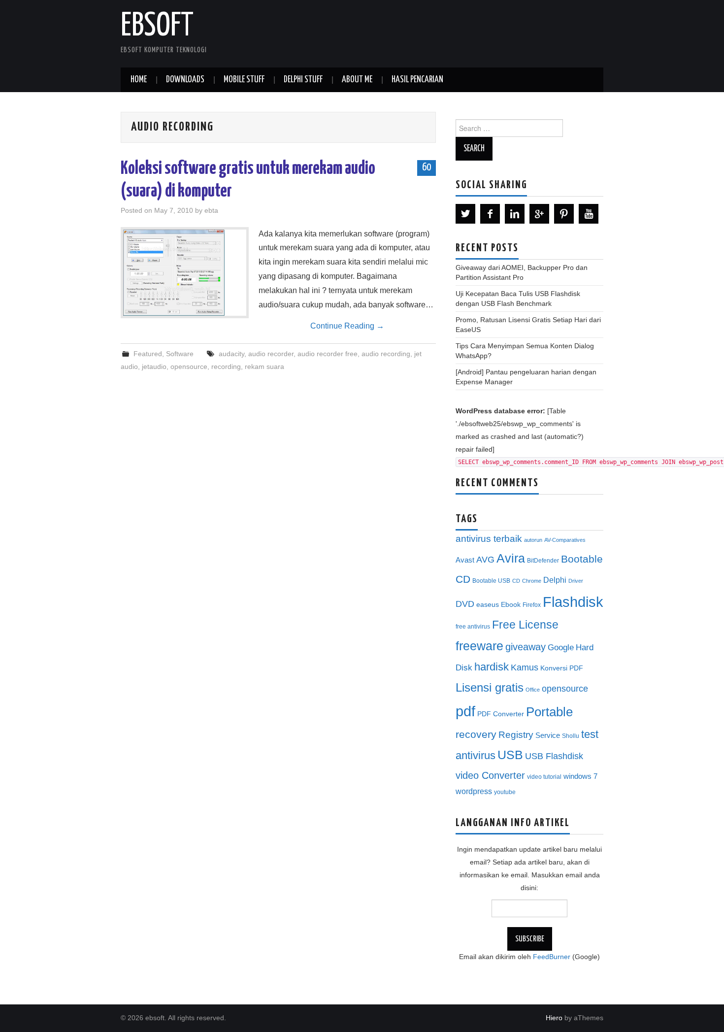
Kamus (524, 667)
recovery (476, 734)
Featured (147, 354)
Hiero (554, 1018)
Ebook (511, 604)
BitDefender (543, 560)
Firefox (532, 604)
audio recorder (271, 354)
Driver (575, 581)
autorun (533, 540)
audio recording (386, 354)
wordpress (474, 791)
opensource (188, 366)
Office (533, 690)
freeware (479, 646)
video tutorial (544, 776)
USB (510, 755)
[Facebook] (490, 214)
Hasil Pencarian (417, 79)
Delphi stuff (303, 79)
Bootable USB (491, 580)
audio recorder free (327, 354)
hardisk (491, 667)
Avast (465, 560)
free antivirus (473, 626)
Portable (549, 711)
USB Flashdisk (554, 756)
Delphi (554, 579)
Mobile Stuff (244, 79)
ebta (211, 210)
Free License (525, 624)
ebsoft (157, 26)
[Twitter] (465, 214)
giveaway (525, 646)
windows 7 (580, 776)
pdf (465, 711)
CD (516, 581)
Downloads (185, 79)
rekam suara (264, 366)
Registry (515, 735)
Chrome (531, 581)
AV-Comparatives (565, 540)
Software (180, 354)
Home (139, 79)
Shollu (570, 735)
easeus (487, 604)
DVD (465, 604)
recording (226, 366)
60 (426, 167)
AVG (485, 560)
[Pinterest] (564, 214)
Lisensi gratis (490, 687)
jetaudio (154, 366)
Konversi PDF (561, 668)
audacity (231, 354)
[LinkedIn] (515, 214)
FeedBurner (551, 957)
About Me (357, 79)
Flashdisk (573, 602)
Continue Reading (347, 326)
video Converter (490, 775)
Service (547, 735)
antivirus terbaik (489, 538)
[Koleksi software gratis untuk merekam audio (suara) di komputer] (184, 273)
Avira (510, 558)
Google (561, 647)
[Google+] (539, 214)
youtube (505, 792)
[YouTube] (588, 214)
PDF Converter (500, 714)
